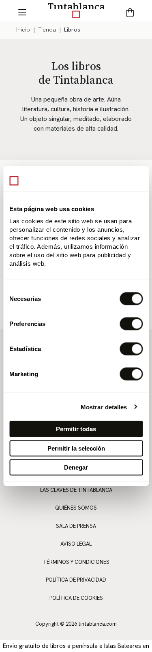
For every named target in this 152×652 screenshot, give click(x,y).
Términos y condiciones (76, 562)
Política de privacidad (76, 579)
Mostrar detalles (104, 406)
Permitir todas (76, 428)
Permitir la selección (76, 448)
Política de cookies (76, 598)
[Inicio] (76, 10)
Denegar (76, 467)
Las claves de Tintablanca (76, 490)
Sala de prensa (76, 526)
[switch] (131, 324)
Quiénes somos (76, 507)
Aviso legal (76, 543)
